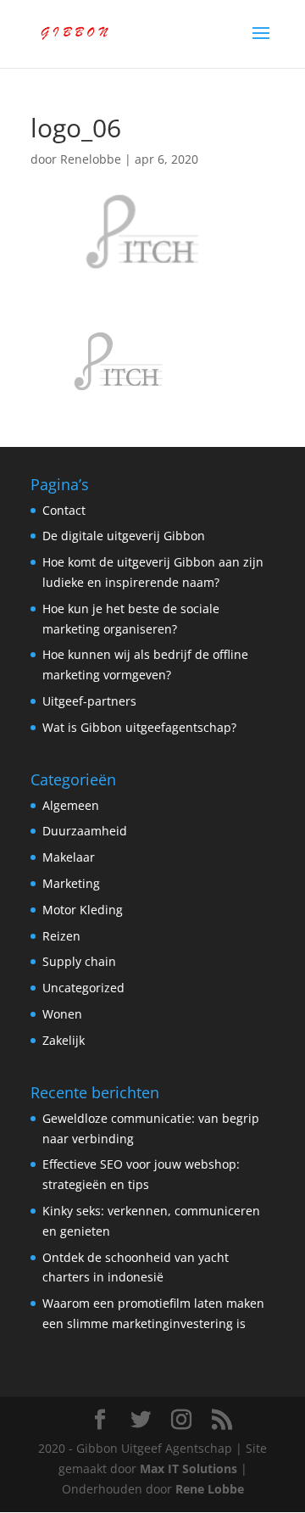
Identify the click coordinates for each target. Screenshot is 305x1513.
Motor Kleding (82, 910)
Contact (64, 510)
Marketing (71, 883)
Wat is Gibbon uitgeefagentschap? (139, 727)
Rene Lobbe (209, 1489)
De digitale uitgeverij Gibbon (123, 536)
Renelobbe (90, 159)
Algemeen (70, 805)
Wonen (62, 1014)
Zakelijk (63, 1040)
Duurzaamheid (84, 831)
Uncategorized (83, 988)
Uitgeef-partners (89, 701)
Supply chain (79, 961)
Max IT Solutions (188, 1468)
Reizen (61, 936)
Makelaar (68, 857)
